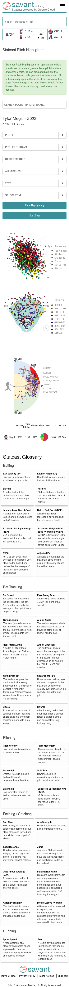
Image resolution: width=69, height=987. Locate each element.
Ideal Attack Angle (12, 644)
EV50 (6, 553)
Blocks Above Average (49, 902)
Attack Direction (46, 644)
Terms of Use (8, 976)
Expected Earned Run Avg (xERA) (52, 790)
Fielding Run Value (47, 871)
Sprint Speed (10, 939)
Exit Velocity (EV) (12, 473)
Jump (40, 847)
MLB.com (63, 976)
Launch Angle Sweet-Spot (17, 510)
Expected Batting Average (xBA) (17, 530)
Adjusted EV (43, 553)
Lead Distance (11, 847)
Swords (41, 707)
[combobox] (34, 21)
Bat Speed (8, 595)
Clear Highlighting (34, 205)
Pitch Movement (46, 745)
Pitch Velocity (10, 745)
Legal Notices (47, 976)
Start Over (34, 215)
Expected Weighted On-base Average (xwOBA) (50, 530)
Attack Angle (44, 620)
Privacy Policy (27, 976)
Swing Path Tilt (11, 675)
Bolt (40, 939)
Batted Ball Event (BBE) (49, 510)
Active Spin (9, 770)
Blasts (6, 707)
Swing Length (10, 620)
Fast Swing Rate (46, 595)
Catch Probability (12, 902)
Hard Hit (42, 488)
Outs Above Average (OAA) (14, 873)
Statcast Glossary (22, 456)
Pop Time (8, 822)
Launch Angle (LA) (47, 473)
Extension (8, 788)
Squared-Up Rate (46, 675)
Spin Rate (42, 770)
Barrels (7, 488)
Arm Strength (44, 822)
